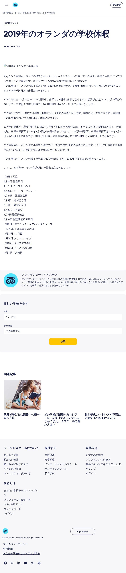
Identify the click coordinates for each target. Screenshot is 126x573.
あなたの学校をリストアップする (21, 553)
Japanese (82, 531)
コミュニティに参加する (17, 473)
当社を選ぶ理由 (12, 469)
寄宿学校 (50, 459)
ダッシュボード (12, 509)
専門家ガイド (11, 13)
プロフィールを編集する (17, 500)
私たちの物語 (11, 459)
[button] (116, 5)
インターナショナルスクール (61, 464)
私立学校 (50, 473)
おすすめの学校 (94, 455)
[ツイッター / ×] (32, 563)
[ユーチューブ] (25, 563)
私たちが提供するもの (16, 464)
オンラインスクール (56, 469)
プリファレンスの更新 (98, 459)
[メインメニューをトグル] (6, 5)
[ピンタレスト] (39, 563)
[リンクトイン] (18, 563)
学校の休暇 (27, 13)
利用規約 (8, 549)
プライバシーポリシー (15, 544)
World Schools (96, 279)
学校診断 (50, 455)
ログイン (91, 473)
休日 (19, 13)
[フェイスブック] (5, 563)
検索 (63, 341)
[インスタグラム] (12, 563)
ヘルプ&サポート (13, 504)
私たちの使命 (11, 455)
